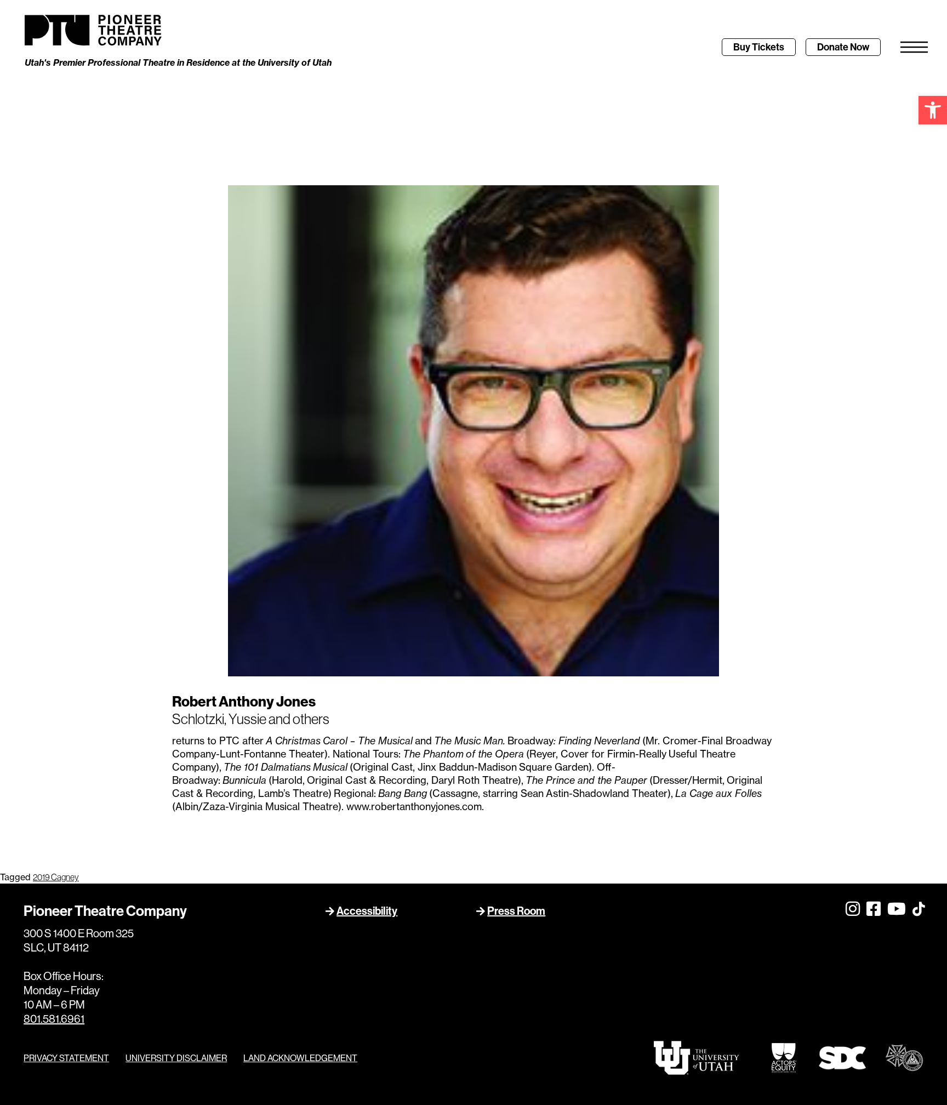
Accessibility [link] (366, 911)
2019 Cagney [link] (56, 877)
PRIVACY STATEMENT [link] (66, 1057)
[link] (933, 110)
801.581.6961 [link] (54, 1019)
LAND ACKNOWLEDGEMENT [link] (300, 1057)
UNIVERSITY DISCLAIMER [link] (176, 1057)
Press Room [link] (516, 911)
